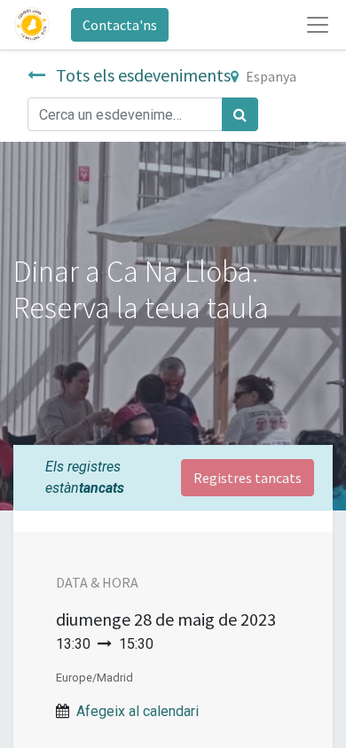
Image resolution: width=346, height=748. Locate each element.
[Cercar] (240, 114)
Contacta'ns (120, 25)
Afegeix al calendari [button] (137, 711)
